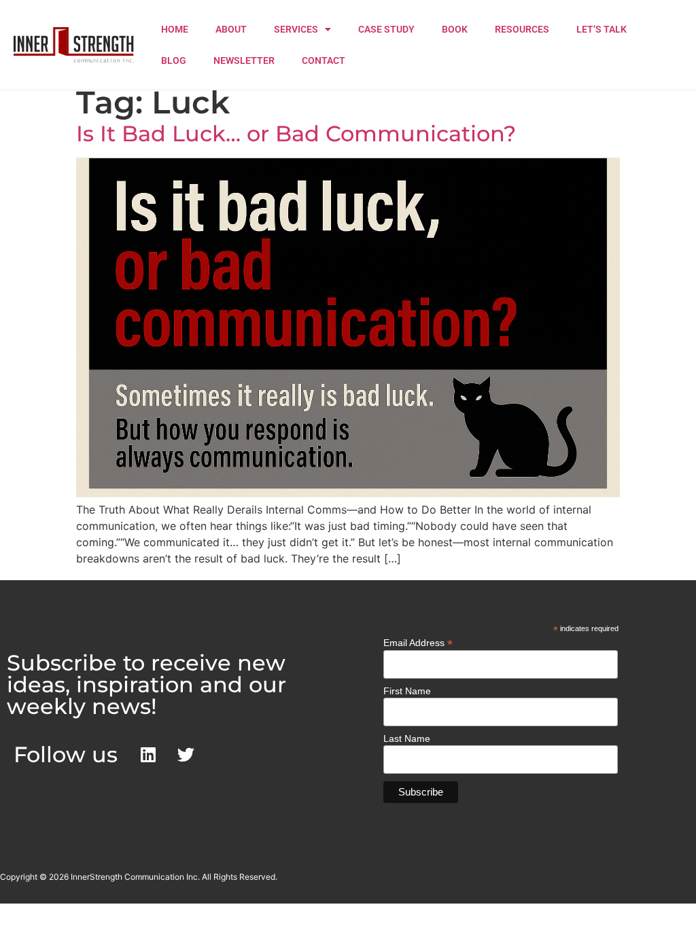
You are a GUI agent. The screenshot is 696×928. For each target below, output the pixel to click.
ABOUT (231, 29)
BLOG (173, 60)
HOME (174, 29)
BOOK (455, 29)
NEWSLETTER (244, 60)
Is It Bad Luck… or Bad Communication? (296, 133)
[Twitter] (186, 755)
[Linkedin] (148, 755)
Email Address (418, 642)
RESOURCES (522, 29)
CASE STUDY (386, 29)
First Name (407, 691)
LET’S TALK (601, 29)
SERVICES (296, 29)
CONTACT (323, 60)
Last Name (406, 738)
